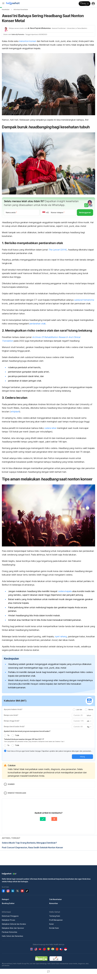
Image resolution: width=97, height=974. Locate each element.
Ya (8, 735)
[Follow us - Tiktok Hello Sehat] (27, 890)
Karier (51, 924)
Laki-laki (79, 709)
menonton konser (27, 41)
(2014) (57, 249)
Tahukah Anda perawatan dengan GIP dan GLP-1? (24, 739)
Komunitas (53, 903)
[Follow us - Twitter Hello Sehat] (17, 890)
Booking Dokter (8, 903)
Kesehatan (5, 9)
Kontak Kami (54, 928)
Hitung (82, 757)
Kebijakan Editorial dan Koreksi (14, 924)
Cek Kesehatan (55, 899)
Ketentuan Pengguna (10, 916)
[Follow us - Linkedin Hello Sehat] (12, 890)
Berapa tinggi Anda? (11, 721)
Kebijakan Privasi (8, 920)
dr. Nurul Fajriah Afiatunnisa (39, 28)
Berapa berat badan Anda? (14, 726)
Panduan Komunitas (9, 932)
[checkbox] (5, 751)
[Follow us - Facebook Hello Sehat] (3, 890)
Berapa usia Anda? (11, 715)
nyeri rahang (61, 636)
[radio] (74, 709)
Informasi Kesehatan (21, 9)
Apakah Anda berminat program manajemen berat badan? (27, 731)
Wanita (90, 709)
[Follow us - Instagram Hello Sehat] (8, 890)
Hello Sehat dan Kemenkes (12, 936)
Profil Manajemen (56, 920)
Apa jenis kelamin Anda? (13, 709)
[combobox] (89, 721)
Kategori (5, 899)
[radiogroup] (83, 709)
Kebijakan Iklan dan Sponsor (13, 928)
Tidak (17, 735)
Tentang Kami (54, 916)
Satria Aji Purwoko (17, 34)
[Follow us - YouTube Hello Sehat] (22, 890)
